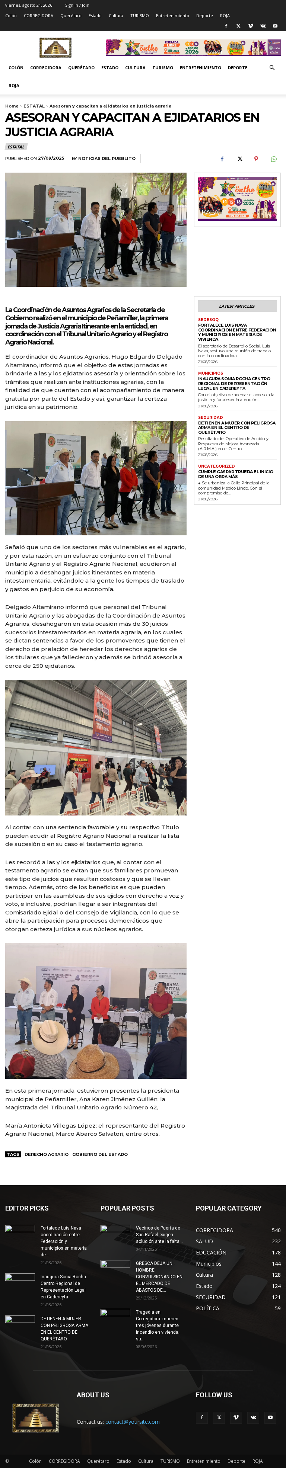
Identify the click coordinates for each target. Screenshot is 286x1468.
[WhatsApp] (273, 158)
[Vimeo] (250, 26)
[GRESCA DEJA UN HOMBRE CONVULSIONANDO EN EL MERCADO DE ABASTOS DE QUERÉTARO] (115, 1268)
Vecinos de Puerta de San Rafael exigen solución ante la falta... (159, 1234)
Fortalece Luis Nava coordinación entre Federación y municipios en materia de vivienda (237, 332)
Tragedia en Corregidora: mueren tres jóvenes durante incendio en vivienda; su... (157, 1326)
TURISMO (139, 15)
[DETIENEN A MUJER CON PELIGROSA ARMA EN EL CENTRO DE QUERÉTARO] (20, 1325)
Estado (95, 15)
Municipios (210, 373)
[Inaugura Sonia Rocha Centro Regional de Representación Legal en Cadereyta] (20, 1283)
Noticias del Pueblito (107, 158)
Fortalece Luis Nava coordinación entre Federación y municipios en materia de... (64, 1241)
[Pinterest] (256, 158)
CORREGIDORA (38, 15)
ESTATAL (34, 106)
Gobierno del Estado (100, 1154)
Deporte (204, 15)
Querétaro (71, 15)
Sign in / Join (77, 5)
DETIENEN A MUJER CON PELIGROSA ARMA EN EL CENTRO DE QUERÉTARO (237, 427)
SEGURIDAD (210, 418)
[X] (238, 26)
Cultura (116, 15)
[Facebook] (226, 26)
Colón (11, 15)
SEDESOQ (208, 320)
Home (12, 106)
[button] (272, 67)
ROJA (225, 15)
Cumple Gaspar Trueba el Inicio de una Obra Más (235, 474)
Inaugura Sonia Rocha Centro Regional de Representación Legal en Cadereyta (234, 383)
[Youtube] (275, 26)
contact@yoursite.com (132, 1421)
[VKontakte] (262, 26)
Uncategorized (216, 466)
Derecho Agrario (47, 1154)
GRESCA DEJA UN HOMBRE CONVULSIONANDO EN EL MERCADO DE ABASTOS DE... (159, 1277)
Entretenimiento (172, 15)
